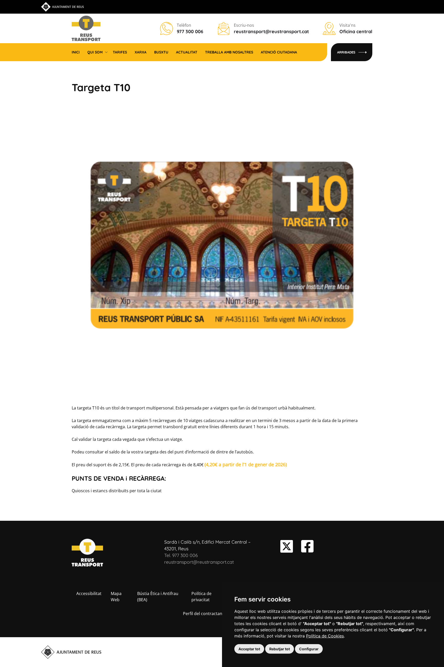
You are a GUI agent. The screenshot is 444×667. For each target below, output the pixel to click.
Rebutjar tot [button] (279, 649)
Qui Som (95, 52)
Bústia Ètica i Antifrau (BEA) (157, 596)
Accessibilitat (88, 593)
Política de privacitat (201, 596)
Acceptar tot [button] (249, 649)
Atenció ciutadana (279, 52)
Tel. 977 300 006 (181, 555)
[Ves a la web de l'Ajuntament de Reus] (62, 6)
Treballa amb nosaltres (229, 52)
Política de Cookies (325, 635)
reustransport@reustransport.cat (199, 562)
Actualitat (186, 52)
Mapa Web (116, 596)
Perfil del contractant (203, 613)
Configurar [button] (309, 649)
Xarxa (140, 52)
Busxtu (161, 52)
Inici (76, 52)
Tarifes (120, 52)
